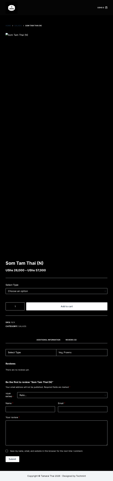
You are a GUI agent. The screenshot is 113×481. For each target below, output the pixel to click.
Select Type (12, 284)
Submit (12, 459)
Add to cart (67, 306)
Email (61, 403)
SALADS (22, 326)
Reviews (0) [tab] (71, 340)
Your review (13, 417)
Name (9, 403)
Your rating (9, 395)
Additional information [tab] (48, 340)
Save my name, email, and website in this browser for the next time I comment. (46, 451)
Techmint (81, 476)
